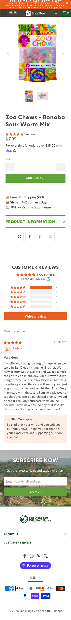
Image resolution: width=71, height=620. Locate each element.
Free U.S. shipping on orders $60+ (37, 6)
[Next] (62, 53)
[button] (15, 134)
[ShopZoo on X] (46, 556)
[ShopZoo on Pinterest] (39, 556)
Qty (8, 158)
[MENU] (2, 13)
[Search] (56, 13)
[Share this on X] (19, 236)
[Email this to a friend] (50, 236)
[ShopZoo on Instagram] (32, 556)
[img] (13, 342)
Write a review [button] (35, 316)
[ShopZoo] (35, 13)
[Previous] (8, 53)
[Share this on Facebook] (29, 236)
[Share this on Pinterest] (40, 236)
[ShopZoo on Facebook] (25, 556)
